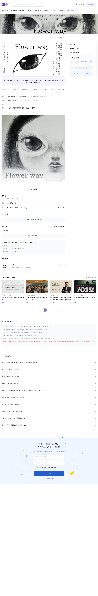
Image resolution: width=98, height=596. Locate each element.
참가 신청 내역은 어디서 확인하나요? (11, 376)
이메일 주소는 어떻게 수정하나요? (11, 369)
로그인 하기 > (33, 242)
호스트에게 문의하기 (59, 226)
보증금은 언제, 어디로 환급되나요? (11, 404)
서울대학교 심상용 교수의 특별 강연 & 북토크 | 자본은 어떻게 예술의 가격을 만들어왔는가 (61, 299)
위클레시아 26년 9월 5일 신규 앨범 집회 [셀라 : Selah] (36, 299)
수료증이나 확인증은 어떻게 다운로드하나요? (14, 418)
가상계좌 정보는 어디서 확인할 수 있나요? (13, 397)
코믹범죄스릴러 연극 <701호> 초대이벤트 (84, 299)
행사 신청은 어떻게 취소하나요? (10, 383)
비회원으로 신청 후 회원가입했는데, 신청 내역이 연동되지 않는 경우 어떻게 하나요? (24, 390)
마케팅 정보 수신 (44, 467)
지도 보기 (60, 208)
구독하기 (49, 473)
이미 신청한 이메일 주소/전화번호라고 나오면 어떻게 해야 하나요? (19, 362)
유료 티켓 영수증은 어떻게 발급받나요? (12, 411)
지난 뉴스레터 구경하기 (49, 478)
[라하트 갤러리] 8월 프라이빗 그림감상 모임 (13, 299)
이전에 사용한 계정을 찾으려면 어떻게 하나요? (14, 425)
